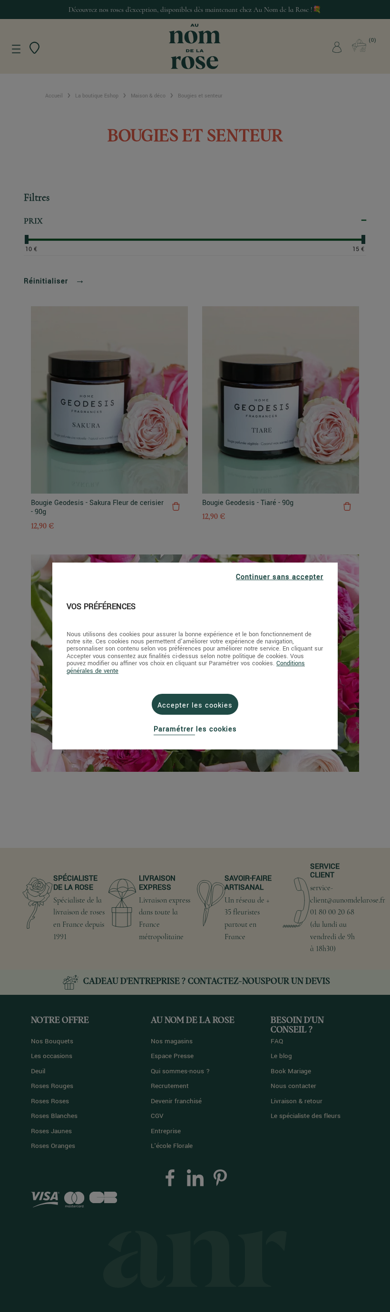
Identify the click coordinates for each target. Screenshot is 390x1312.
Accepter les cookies (195, 705)
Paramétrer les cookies (195, 729)
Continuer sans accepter (279, 577)
